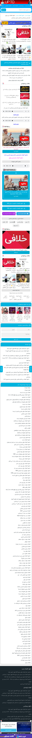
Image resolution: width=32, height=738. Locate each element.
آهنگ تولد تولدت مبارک (24, 563)
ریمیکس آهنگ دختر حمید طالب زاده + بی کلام (19, 461)
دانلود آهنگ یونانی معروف (24, 627)
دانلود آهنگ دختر (26, 478)
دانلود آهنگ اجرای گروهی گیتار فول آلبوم (20, 499)
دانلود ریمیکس (5, 296)
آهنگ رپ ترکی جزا (26, 582)
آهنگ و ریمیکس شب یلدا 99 (23, 648)
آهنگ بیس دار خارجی (25, 596)
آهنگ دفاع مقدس (26, 658)
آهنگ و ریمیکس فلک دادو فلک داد (22, 603)
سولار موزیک (27, 388)
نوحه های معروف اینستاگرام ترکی (22, 435)
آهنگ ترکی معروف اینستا (24, 591)
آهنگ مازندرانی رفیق (25, 634)
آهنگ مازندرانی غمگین (25, 508)
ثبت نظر (16, 339)
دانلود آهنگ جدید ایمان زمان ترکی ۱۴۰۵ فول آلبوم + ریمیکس (16, 674)
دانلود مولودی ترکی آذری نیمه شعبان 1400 (20, 473)
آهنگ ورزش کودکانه (25, 660)
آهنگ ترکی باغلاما (26, 584)
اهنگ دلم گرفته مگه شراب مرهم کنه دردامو (20, 570)
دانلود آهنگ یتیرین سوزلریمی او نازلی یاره (20, 568)
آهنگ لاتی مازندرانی (25, 506)
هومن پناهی (27, 428)
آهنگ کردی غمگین (26, 546)
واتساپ (11, 222)
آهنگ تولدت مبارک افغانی (24, 613)
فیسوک (15, 225)
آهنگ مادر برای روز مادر (24, 482)
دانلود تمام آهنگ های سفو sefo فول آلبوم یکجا (18, 348)
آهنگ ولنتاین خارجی (25, 537)
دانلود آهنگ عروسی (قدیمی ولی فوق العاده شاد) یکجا (18, 489)
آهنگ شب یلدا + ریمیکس (24, 513)
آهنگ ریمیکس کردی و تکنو (23, 646)
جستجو (3, 10)
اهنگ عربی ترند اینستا (25, 392)
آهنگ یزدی (27, 662)
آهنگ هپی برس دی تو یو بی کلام (22, 610)
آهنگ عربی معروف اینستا (24, 594)
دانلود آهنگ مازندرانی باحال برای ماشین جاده (16, 155)
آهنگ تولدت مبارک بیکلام (24, 560)
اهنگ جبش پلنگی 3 (25, 558)
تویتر (26, 222)
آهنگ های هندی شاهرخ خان (23, 622)
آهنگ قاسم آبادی (26, 641)
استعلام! (16, 252)
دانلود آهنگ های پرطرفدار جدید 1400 (21, 454)
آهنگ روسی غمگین (25, 549)
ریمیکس (21, 6)
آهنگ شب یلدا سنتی (25, 520)
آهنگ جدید (28, 6)
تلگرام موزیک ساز (22, 213)
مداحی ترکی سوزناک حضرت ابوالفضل (22, 430)
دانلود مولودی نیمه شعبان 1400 (22, 470)
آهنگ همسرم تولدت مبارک (24, 525)
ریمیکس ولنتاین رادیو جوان (23, 527)
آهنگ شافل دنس (26, 553)
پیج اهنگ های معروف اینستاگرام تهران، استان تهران (18, 399)
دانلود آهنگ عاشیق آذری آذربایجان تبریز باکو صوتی (17, 372)
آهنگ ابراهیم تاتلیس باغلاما (23, 587)
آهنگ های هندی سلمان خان (23, 624)
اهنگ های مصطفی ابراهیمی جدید (22, 423)
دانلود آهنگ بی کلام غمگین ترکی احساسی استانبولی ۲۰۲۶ (16, 379)
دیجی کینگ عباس (26, 530)
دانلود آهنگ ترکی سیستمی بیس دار (22, 468)
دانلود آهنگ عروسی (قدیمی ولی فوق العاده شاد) (19, 395)
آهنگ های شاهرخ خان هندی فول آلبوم (21, 653)
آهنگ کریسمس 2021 (25, 511)
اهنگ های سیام (26, 480)
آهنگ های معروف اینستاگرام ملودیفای (21, 402)
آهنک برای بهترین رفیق (24, 632)
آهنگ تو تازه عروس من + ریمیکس (22, 501)
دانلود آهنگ (16, 115)
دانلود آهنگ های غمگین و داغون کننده (21, 475)
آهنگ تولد (27, 606)
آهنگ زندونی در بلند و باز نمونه (23, 544)
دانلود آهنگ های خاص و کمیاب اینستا (21, 411)
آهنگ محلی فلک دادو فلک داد (23, 615)
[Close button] (31, 721)
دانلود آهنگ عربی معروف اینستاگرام (22, 421)
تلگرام (4, 222)
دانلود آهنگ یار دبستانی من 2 (23, 449)
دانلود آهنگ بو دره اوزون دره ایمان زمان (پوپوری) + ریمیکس (16, 702)
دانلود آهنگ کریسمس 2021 (23, 655)
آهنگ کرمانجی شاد (26, 639)
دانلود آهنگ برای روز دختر (24, 466)
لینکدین (19, 222)
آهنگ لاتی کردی (26, 577)
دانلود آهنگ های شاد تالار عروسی (22, 492)
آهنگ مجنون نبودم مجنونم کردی (22, 572)
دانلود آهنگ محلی (12, 296)
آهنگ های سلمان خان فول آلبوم (22, 651)
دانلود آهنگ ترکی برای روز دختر (23, 463)
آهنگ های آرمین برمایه (24, 447)
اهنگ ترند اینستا (26, 404)
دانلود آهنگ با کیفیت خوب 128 (15, 208)
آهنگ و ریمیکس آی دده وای (23, 601)
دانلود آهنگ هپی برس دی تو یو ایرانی (21, 556)
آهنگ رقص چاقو (26, 487)
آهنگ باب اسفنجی (26, 397)
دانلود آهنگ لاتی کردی (24, 363)
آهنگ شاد (15, 6)
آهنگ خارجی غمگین (25, 414)
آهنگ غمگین (8, 6)
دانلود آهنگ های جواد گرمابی (23, 452)
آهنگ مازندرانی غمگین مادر (24, 629)
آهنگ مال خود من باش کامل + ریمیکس (21, 504)
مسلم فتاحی (27, 416)
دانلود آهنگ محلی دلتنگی (24, 620)
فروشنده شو (8, 730)
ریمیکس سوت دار (26, 534)
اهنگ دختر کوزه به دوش (24, 565)
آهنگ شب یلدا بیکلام (25, 518)
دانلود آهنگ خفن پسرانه (24, 459)
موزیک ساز (27, 15)
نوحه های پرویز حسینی (25, 437)
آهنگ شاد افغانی (26, 523)
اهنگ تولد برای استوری (25, 407)
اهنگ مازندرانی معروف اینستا (23, 418)
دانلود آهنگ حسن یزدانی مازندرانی (22, 494)
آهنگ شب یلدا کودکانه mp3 (23, 515)
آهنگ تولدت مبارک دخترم (24, 485)
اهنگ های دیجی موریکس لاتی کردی (22, 532)
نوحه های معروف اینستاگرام (23, 433)
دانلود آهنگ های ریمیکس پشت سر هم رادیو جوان (18, 442)
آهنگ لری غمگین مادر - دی (24, 575)
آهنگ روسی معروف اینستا (24, 589)
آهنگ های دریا (27, 551)
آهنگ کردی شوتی (26, 598)
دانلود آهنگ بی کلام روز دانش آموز (22, 444)
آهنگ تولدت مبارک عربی (24, 608)
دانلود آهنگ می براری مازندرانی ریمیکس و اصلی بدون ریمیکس (16, 63)
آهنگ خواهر (27, 542)
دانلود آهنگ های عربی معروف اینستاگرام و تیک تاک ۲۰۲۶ (16, 355)
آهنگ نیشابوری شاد (25, 636)
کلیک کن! (16, 151)
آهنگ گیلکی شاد (26, 643)
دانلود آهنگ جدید (20, 15)
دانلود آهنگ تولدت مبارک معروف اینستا (21, 456)
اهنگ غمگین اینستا (25, 409)
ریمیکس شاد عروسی (25, 497)
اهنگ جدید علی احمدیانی (24, 425)
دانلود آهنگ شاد (19, 296)
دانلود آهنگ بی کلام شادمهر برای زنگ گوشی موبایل (17, 365)
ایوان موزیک (27, 390)
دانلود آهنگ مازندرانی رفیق (16, 158)
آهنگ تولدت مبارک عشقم (24, 539)
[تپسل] (1, 22)
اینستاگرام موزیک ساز (8, 213)
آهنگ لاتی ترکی (27, 579)
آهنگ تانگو (27, 617)
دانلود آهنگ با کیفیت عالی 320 (15, 203)
